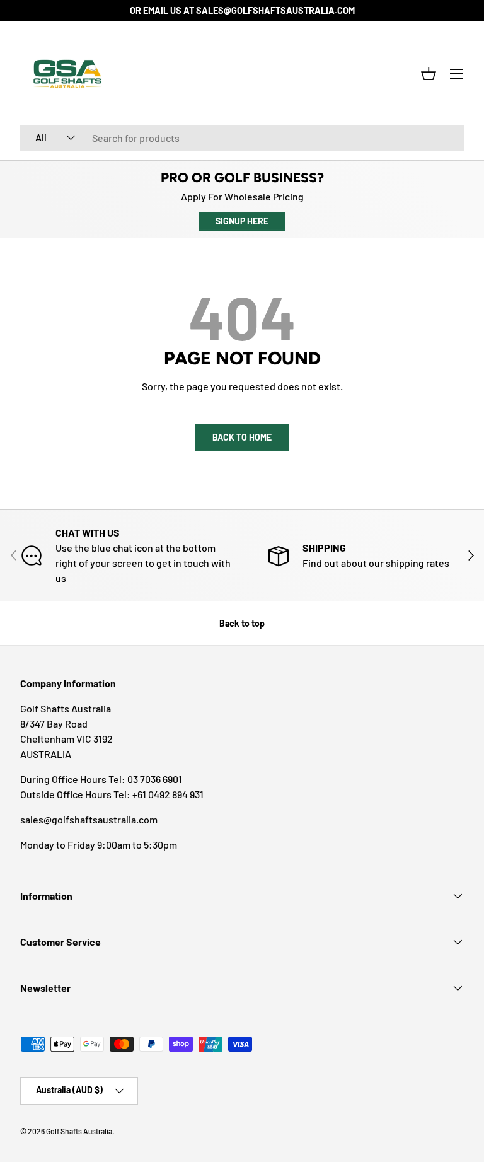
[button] (428, 74)
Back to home (242, 437)
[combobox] (242, 138)
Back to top (242, 623)
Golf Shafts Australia (79, 1131)
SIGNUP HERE (242, 221)
